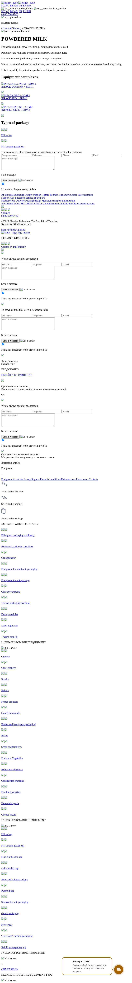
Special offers (8, 200)
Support (5, 197)
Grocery (17, 28)
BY (12, 5)
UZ (20, 5)
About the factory (22, 479)
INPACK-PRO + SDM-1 (14, 98)
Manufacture (17, 194)
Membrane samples (51, 200)
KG (7, 5)
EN (25, 5)
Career (73, 194)
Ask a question (17, 197)
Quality (28, 194)
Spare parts (39, 197)
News (17, 203)
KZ (3, 5)
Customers (64, 194)
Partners (54, 194)
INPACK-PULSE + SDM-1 (15, 110)
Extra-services (68, 479)
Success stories (85, 194)
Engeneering (68, 200)
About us (6, 194)
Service (29, 197)
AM (16, 5)
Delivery (20, 200)
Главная (7, 28)
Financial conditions (50, 479)
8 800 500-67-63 (9, 14)
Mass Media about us (31, 203)
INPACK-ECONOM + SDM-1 (17, 86)
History (45, 194)
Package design (33, 200)
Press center (7, 203)
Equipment (7, 479)
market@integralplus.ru (13, 229)
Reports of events (77, 203)
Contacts (5, 213)
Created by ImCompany (13, 246)
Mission (37, 194)
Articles (91, 203)
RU (29, 5)
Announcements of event (55, 203)
